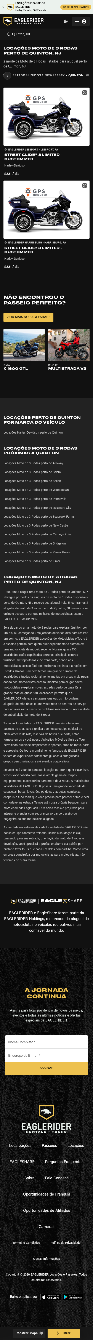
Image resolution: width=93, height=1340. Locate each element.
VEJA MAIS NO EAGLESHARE (28, 317)
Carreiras (47, 1227)
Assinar (46, 1068)
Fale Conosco (57, 1178)
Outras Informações (46, 1259)
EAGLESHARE (22, 1162)
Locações (75, 1146)
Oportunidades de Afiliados (46, 1211)
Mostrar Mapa (27, 1333)
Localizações (20, 1146)
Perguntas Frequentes (64, 1162)
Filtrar (66, 1333)
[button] (46, 132)
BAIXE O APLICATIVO (76, 7)
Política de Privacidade (65, 1243)
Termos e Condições (26, 1243)
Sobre (29, 1178)
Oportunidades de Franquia (46, 1195)
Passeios (49, 1146)
